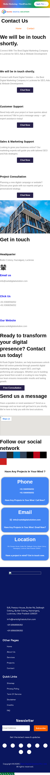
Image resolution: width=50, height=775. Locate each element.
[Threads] (30, 455)
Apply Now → (41, 4)
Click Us (5, 296)
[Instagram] (10, 455)
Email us (5, 275)
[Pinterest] (36, 455)
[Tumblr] (23, 455)
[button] (46, 12)
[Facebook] (3, 455)
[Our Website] (3, 312)
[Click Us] (3, 288)
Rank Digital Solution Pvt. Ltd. (34, 764)
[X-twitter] (43, 455)
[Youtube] (3, 461)
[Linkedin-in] (16, 455)
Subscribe (41, 728)
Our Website (8, 320)
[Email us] (3, 267)
